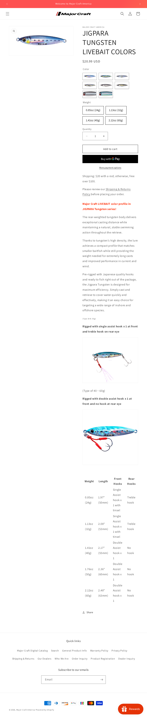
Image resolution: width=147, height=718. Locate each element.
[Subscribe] (102, 679)
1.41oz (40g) (93, 120)
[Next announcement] (140, 4)
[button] (7, 14)
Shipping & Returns (23, 658)
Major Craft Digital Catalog (32, 650)
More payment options (110, 167)
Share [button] (90, 612)
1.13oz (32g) (116, 110)
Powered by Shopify (45, 710)
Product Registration (103, 658)
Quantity (86, 129)
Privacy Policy (119, 650)
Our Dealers (44, 658)
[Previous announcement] (7, 4)
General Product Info (74, 650)
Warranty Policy (99, 650)
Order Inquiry (79, 658)
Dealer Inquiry (126, 658)
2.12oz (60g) (116, 120)
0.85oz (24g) (93, 110)
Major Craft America (25, 710)
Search (55, 650)
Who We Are (61, 658)
